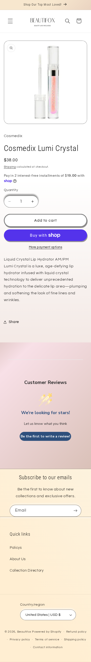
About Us (18, 559)
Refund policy (76, 631)
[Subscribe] (75, 511)
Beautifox (24, 631)
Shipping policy (75, 639)
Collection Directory (27, 570)
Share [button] (14, 322)
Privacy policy (20, 639)
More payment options (45, 247)
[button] (10, 20)
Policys (16, 547)
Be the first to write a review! (45, 436)
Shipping (10, 167)
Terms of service (47, 639)
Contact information (48, 647)
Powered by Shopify (46, 631)
